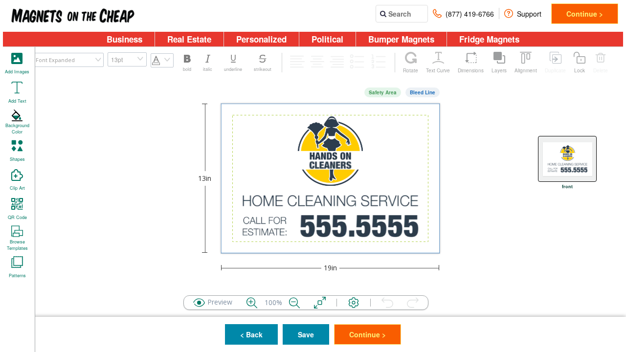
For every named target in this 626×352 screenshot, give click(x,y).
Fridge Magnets (489, 39)
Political (327, 39)
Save (306, 334)
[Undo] (387, 302)
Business (124, 39)
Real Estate (189, 39)
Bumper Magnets (401, 39)
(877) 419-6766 (470, 14)
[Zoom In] (252, 302)
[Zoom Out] (294, 302)
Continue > (584, 14)
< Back (251, 334)
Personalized (261, 39)
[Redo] (413, 302)
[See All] (320, 302)
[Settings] (353, 302)
